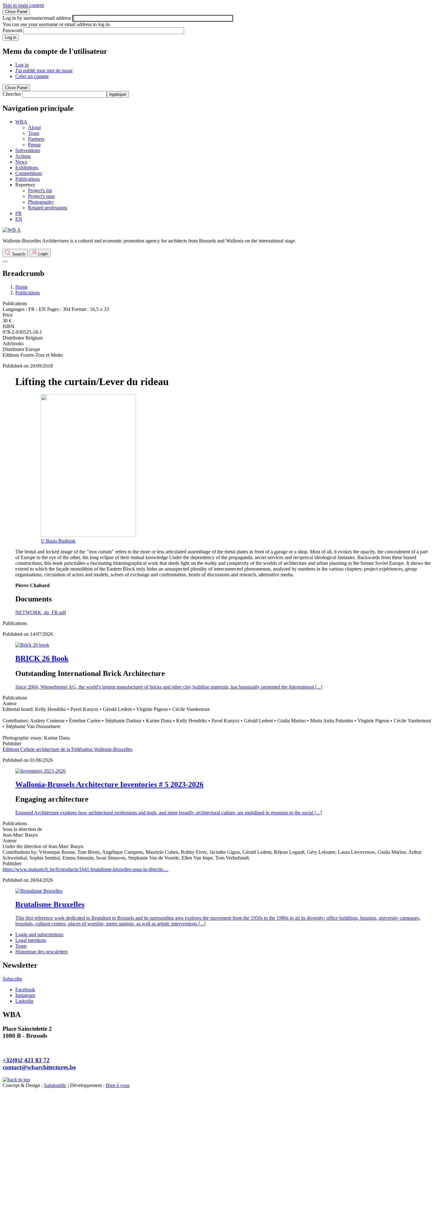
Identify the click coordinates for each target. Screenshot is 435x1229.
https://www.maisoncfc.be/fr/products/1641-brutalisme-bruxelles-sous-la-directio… (85, 869)
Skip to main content (23, 5)
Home (21, 287)
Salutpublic (55, 1085)
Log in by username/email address (37, 18)
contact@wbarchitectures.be (39, 1067)
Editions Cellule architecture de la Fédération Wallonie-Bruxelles (67, 749)
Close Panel (16, 11)
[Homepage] (12, 230)
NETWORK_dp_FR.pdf (40, 612)
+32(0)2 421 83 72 (26, 1060)
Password (12, 30)
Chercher (12, 94)
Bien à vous (118, 1085)
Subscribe (12, 978)
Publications (27, 292)
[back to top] (16, 1079)
